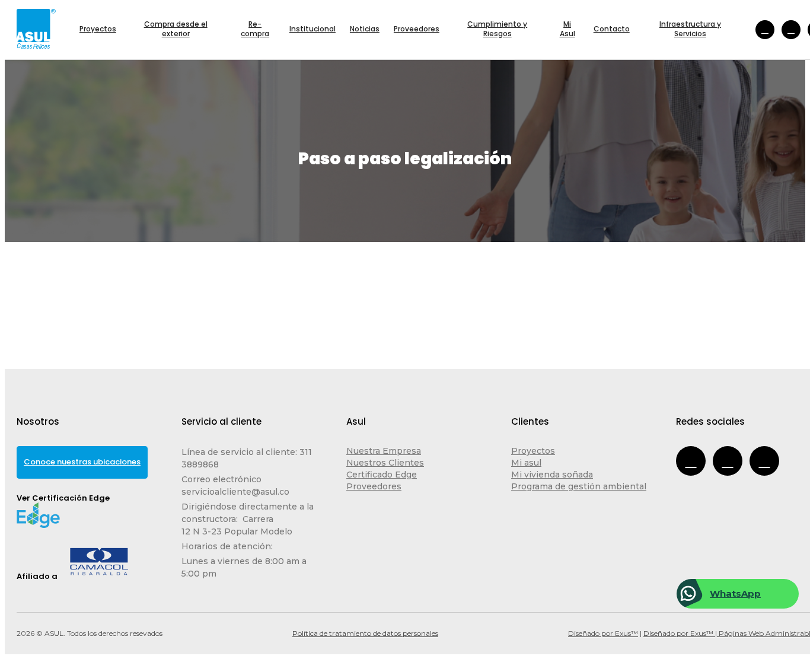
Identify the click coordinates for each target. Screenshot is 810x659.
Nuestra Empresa (383, 450)
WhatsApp (735, 593)
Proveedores (373, 486)
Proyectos (533, 450)
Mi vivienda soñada (552, 474)
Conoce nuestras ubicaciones (82, 461)
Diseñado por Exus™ (603, 633)
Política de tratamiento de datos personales (365, 633)
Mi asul (526, 462)
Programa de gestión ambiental (578, 486)
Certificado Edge (381, 474)
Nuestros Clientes (385, 462)
